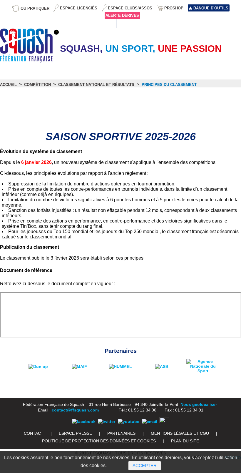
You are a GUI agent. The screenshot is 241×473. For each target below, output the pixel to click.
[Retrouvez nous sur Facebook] (84, 421)
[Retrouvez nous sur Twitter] (106, 421)
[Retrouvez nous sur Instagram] (164, 421)
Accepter (145, 465)
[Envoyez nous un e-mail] (149, 421)
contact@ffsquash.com (75, 410)
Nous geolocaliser (198, 404)
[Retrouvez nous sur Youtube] (128, 421)
